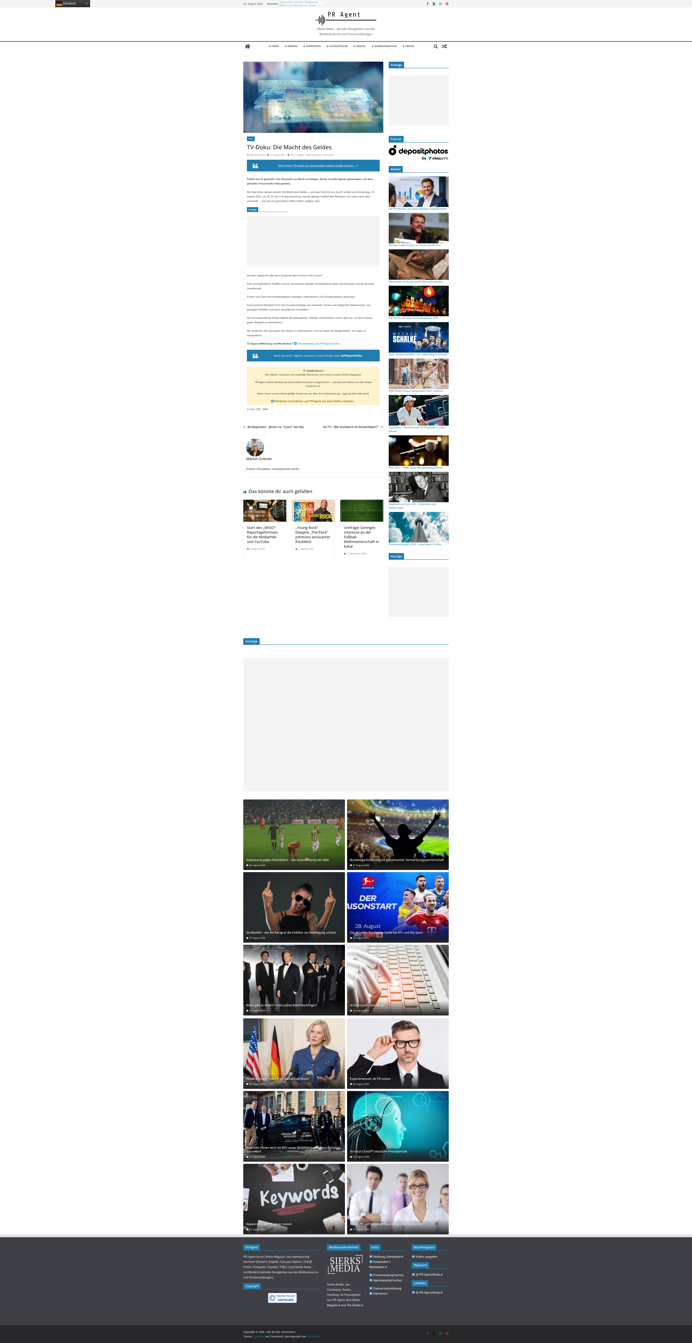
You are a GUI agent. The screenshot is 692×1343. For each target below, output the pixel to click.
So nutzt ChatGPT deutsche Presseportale (378, 1151)
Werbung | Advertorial (387, 1256)
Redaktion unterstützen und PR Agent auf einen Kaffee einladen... (315, 401)
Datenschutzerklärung (387, 1288)
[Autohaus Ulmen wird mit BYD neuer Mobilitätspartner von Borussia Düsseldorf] (294, 1126)
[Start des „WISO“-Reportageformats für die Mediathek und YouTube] (264, 502)
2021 (292, 154)
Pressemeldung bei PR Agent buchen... (319, 343)
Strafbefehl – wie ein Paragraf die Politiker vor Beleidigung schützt (291, 933)
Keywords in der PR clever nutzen (269, 1224)
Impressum (380, 1293)
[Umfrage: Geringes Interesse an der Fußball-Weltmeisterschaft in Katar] (361, 502)
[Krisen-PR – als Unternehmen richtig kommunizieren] (398, 1199)
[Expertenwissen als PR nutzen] (398, 1053)
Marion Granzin (257, 154)
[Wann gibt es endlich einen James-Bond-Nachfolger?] (294, 980)
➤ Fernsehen (312, 46)
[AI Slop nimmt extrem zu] (398, 980)
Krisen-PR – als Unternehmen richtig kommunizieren (386, 1224)
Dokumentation (313, 154)
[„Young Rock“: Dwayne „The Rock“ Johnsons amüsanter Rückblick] (313, 502)
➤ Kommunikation (384, 46)
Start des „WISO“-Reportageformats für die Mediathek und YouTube (262, 534)
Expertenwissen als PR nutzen (370, 1079)
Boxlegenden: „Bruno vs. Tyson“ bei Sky (276, 426)
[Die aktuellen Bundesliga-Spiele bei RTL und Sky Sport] (398, 907)
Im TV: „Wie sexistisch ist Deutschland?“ (351, 426)
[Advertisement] (313, 241)
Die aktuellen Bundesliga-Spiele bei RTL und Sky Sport (386, 933)
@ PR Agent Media (428, 1274)
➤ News (274, 46)
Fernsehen (328, 154)
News (250, 139)
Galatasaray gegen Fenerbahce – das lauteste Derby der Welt (287, 860)
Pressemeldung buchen (388, 1275)
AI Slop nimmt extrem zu (367, 1005)
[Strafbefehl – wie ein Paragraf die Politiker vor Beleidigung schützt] (294, 907)
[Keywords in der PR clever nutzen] (294, 1199)
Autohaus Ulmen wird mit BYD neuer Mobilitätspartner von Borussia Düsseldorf (293, 1149)
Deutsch (69, 3)
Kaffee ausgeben (427, 1256)
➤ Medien (291, 46)
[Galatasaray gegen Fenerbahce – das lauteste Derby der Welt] (294, 834)
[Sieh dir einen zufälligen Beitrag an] (444, 46)
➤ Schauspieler (337, 46)
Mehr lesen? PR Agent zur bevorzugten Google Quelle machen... (316, 165)
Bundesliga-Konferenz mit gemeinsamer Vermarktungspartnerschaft (397, 860)
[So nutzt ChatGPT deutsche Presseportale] (398, 1126)
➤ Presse (408, 46)
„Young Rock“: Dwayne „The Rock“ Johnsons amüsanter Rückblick (312, 534)
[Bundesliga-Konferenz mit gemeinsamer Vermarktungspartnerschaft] (398, 834)
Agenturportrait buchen (387, 1280)
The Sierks (353, 1305)
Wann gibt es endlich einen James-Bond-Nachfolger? (281, 1005)
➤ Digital (359, 46)
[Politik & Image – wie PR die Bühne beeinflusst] (294, 1053)
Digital (300, 154)
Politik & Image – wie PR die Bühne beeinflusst (277, 1079)
